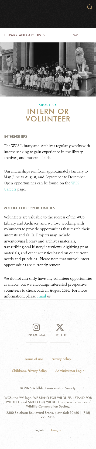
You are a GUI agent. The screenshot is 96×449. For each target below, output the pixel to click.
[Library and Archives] (48, 9)
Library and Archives (24, 35)
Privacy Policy (61, 359)
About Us (48, 105)
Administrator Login (69, 371)
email (41, 296)
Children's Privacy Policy (29, 371)
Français (56, 430)
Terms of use (34, 359)
